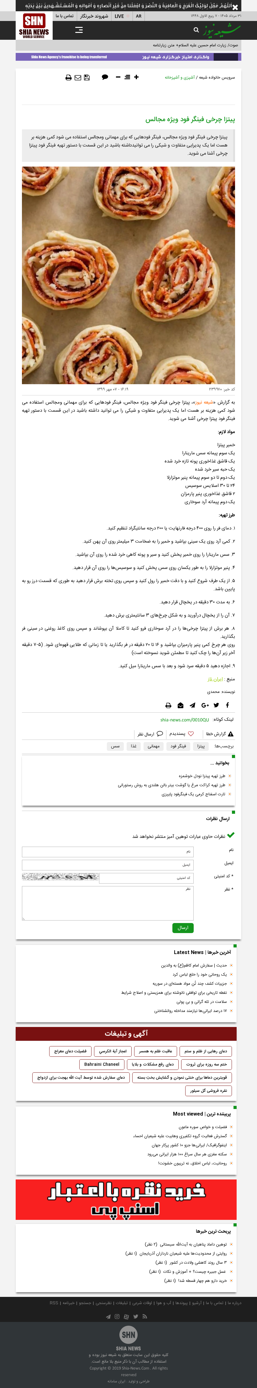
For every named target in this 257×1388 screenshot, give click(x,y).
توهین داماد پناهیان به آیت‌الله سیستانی (186, 1244)
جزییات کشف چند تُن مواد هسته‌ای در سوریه (190, 983)
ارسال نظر (146, 734)
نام (231, 850)
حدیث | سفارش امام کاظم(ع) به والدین (194, 965)
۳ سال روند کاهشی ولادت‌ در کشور (191, 1262)
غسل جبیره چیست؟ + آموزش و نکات (188, 1271)
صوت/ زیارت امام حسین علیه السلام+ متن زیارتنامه (195, 45)
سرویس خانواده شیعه (217, 77)
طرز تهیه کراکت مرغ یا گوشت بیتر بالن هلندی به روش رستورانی (171, 785)
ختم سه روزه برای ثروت (206, 1064)
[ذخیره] (87, 78)
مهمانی (154, 746)
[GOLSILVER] (126, 1199)
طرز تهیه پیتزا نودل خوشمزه (202, 776)
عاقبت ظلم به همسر (155, 1051)
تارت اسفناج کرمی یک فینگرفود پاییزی (193, 794)
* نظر (228, 889)
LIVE (119, 16)
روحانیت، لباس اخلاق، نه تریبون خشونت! (192, 1163)
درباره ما (234, 1303)
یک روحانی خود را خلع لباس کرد (200, 974)
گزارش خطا (216, 734)
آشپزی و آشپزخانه (180, 77)
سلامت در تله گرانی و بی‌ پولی (201, 1001)
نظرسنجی (104, 1303)
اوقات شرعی (142, 1303)
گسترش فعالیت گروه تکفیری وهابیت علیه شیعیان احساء (180, 1136)
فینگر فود (178, 746)
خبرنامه (69, 1303)
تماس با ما (65, 16)
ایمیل (228, 863)
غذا (134, 746)
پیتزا (201, 746)
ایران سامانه (116, 1381)
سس (115, 746)
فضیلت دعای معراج (70, 1051)
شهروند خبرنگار (94, 16)
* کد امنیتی (223, 876)
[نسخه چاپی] (69, 78)
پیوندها (182, 1303)
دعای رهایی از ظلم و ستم (206, 1051)
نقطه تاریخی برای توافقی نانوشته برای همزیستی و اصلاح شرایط (174, 992)
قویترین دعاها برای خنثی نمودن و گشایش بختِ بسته (182, 1077)
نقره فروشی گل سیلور (208, 1090)
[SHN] (34, 25)
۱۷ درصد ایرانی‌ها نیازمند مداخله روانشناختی (190, 1011)
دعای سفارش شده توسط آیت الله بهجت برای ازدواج (81, 1077)
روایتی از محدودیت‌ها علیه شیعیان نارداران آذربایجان (176, 1253)
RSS (54, 1303)
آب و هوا (163, 1303)
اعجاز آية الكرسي (113, 1051)
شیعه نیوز (204, 402)
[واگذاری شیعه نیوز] (128, 55)
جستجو (85, 1303)
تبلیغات (122, 1303)
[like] (185, 734)
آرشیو (197, 1303)
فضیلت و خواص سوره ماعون (203, 1127)
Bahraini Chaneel (101, 1064)
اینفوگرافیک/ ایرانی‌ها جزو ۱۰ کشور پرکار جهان (189, 1145)
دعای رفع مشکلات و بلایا (153, 1064)
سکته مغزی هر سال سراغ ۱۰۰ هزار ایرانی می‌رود (187, 1154)
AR (138, 16)
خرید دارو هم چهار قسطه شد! (195, 1280)
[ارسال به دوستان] (78, 78)
